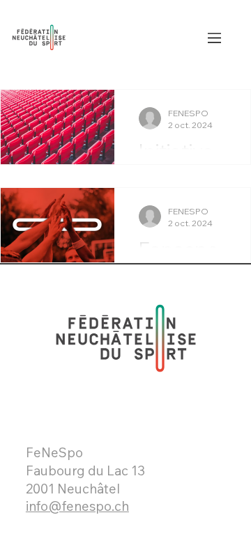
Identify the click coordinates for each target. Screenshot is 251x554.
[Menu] (215, 37)
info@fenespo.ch (77, 506)
